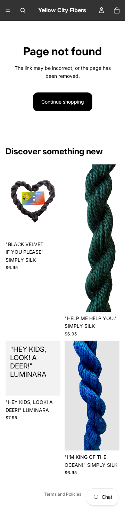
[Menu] (8, 10)
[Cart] (116, 10)
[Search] (23, 10)
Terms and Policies (62, 494)
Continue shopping (62, 102)
